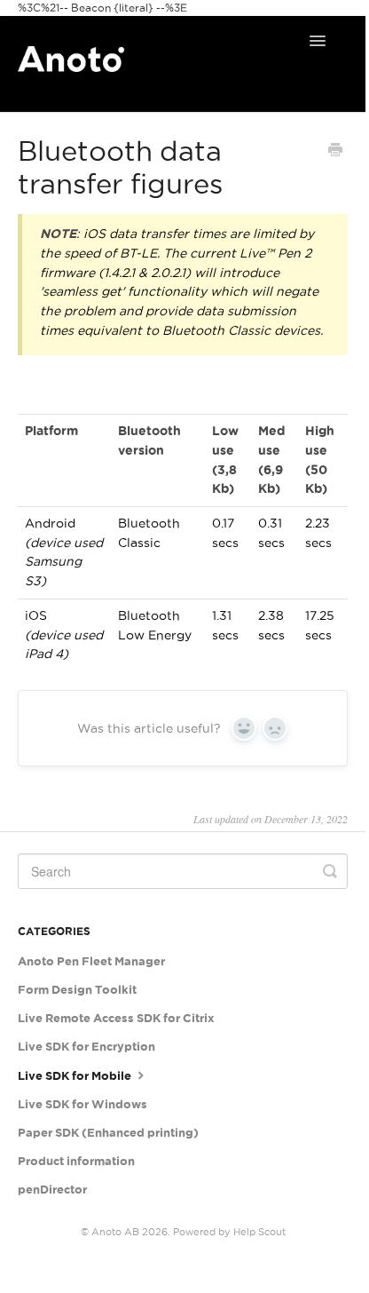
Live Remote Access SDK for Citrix (116, 1018)
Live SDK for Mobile (76, 1076)
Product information (76, 1161)
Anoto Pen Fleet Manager (91, 961)
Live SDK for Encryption (86, 1046)
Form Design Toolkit (77, 989)
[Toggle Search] (330, 871)
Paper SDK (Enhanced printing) (108, 1132)
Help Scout (259, 1231)
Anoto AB (115, 1231)
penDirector (52, 1189)
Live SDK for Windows (82, 1104)
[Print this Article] (335, 152)
